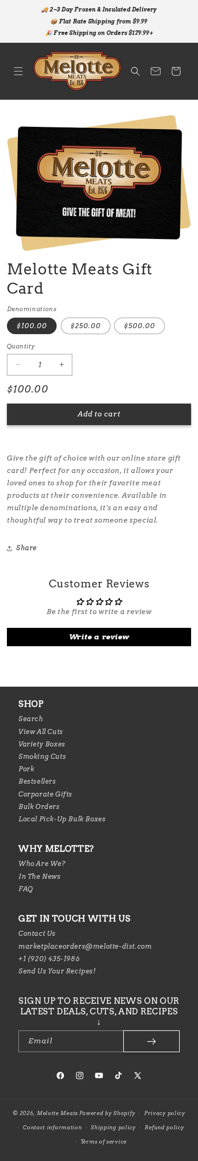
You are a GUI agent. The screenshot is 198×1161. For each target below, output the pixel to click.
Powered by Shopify (107, 1113)
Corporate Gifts (45, 794)
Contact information (52, 1127)
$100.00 (32, 326)
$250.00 (85, 326)
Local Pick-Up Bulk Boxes (61, 819)
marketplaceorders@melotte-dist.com (84, 946)
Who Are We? (42, 863)
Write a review (99, 636)
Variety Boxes (41, 744)
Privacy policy (164, 1113)
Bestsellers (37, 781)
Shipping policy (113, 1127)
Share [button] (26, 548)
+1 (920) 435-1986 (49, 958)
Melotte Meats (57, 1113)
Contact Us (37, 933)
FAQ (25, 889)
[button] (18, 71)
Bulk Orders (39, 806)
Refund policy (164, 1127)
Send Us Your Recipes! (57, 971)
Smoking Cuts (42, 756)
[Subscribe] (151, 1041)
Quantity (21, 346)
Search (30, 719)
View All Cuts (40, 731)
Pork (26, 769)
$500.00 (139, 326)
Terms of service (104, 1141)
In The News (39, 876)
